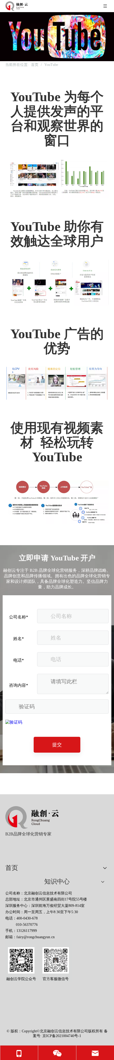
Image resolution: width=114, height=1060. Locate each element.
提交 (57, 744)
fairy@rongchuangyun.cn (35, 937)
